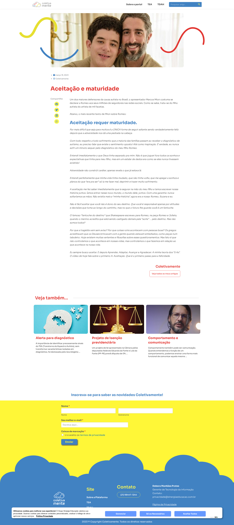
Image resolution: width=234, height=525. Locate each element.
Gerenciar (121, 514)
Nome (65, 406)
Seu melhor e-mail (72, 420)
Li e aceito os (85, 435)
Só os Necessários (155, 514)
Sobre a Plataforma (97, 497)
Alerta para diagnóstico (55, 338)
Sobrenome (123, 415)
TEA (150, 4)
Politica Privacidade (44, 516)
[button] (56, 104)
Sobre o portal (134, 4)
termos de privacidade (92, 435)
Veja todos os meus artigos (165, 273)
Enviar (69, 441)
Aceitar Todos (190, 514)
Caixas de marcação (73, 431)
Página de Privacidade (164, 504)
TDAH (160, 4)
